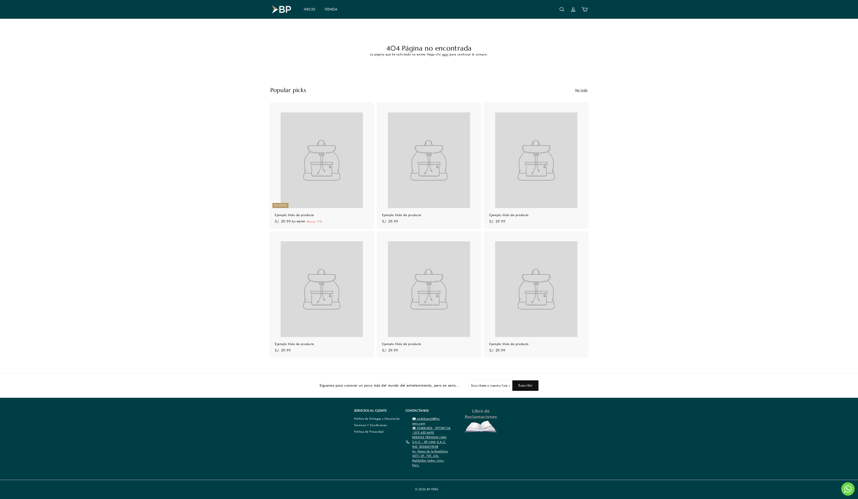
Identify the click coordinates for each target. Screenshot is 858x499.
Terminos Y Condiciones (370, 425)
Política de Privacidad (368, 432)
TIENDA (330, 9)
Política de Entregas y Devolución (377, 419)
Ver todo (581, 90)
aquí (445, 54)
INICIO (309, 9)
